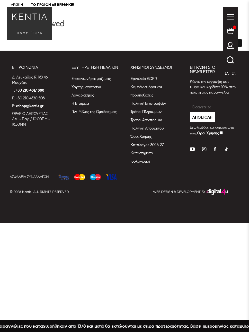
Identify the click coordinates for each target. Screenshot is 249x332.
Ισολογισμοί (140, 161)
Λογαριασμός (82, 95)
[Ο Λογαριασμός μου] (230, 46)
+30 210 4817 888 (30, 90)
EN (234, 73)
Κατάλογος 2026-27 (147, 144)
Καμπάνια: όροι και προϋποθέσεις (146, 91)
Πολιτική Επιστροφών (148, 103)
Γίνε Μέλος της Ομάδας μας (93, 111)
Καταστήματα (142, 153)
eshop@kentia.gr (30, 106)
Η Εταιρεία (80, 103)
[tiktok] (225, 150)
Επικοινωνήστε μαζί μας (91, 78)
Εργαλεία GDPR (144, 78)
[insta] (204, 150)
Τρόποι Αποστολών (146, 120)
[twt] (192, 150)
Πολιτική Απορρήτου (147, 128)
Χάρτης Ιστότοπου (86, 87)
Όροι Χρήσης (141, 136)
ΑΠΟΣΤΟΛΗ (202, 117)
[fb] (215, 150)
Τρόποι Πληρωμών (146, 111)
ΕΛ (226, 73)
